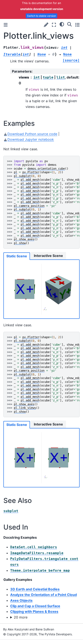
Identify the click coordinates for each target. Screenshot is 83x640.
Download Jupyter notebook (30, 139)
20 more (20, 617)
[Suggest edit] (46, 25)
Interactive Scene (48, 255)
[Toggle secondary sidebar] (77, 25)
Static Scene (16, 256)
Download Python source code (32, 134)
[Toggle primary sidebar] (6, 25)
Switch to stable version (41, 15)
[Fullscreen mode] (54, 25)
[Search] (69, 24)
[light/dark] (62, 24)
